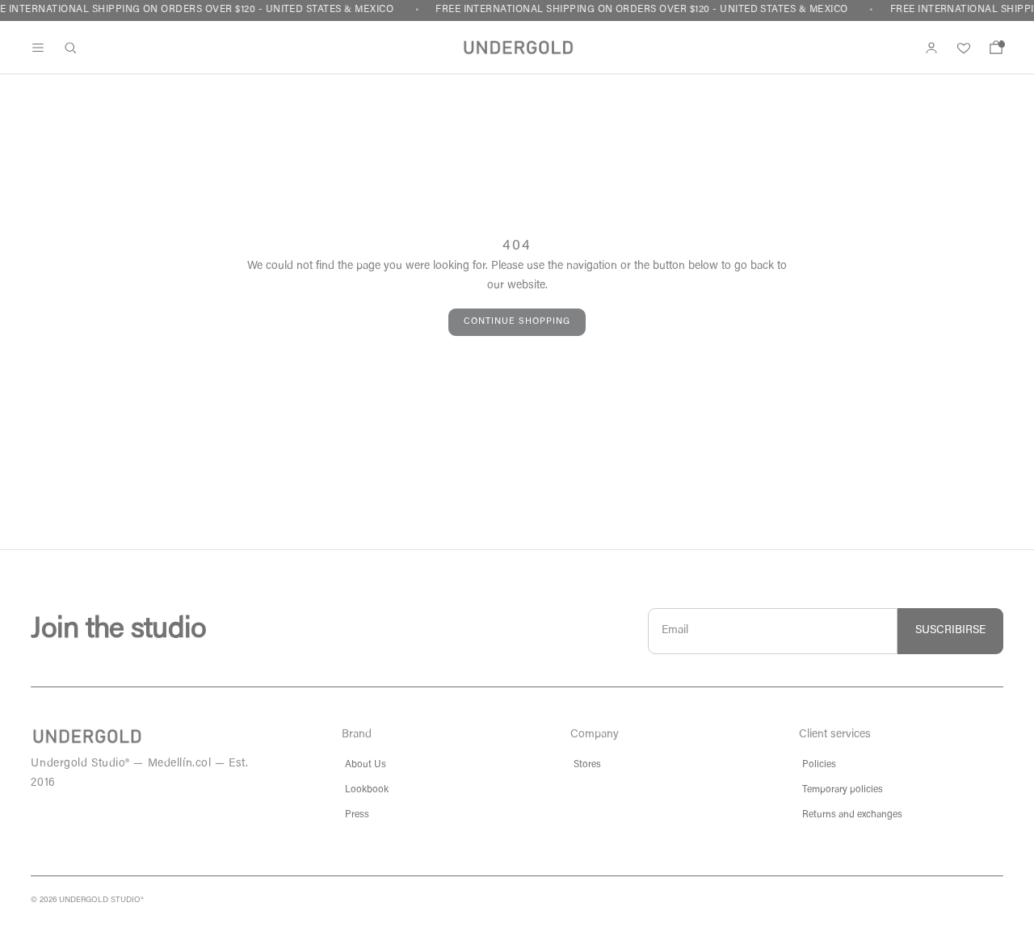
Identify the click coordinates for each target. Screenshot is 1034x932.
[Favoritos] (963, 47)
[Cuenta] (931, 47)
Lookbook (367, 790)
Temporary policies (842, 790)
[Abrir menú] (38, 47)
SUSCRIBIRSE (950, 630)
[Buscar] (70, 47)
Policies (819, 765)
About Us (365, 765)
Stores (587, 765)
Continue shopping (517, 321)
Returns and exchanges (852, 815)
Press (357, 815)
